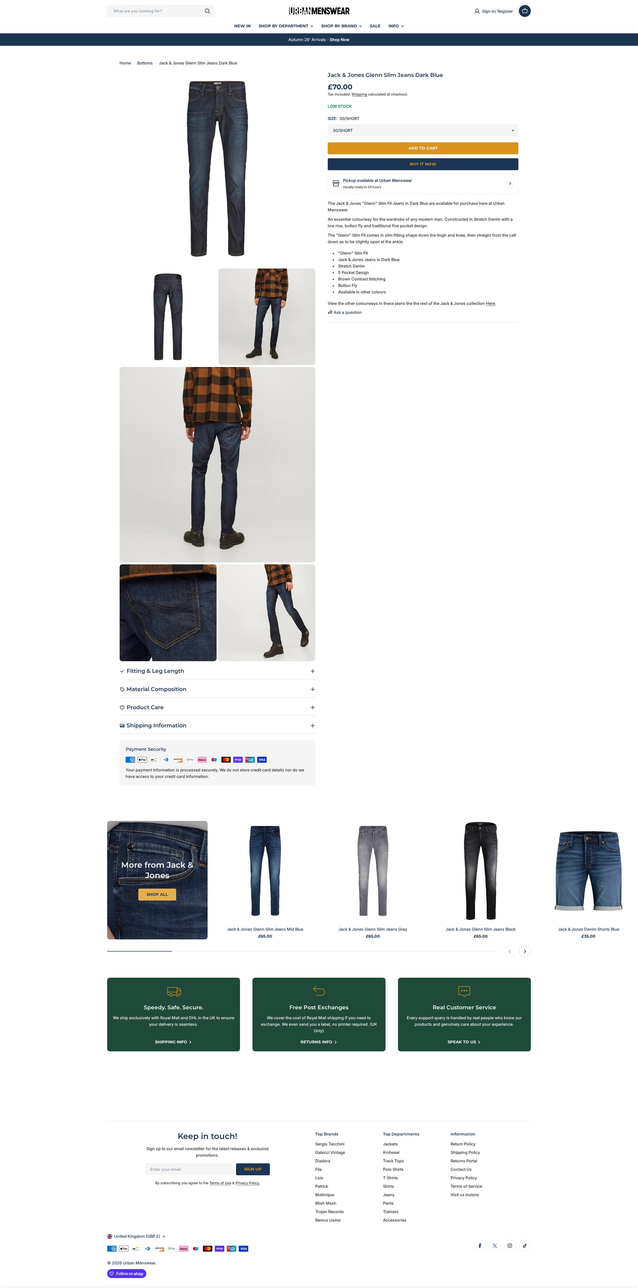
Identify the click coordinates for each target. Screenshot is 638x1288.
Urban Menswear (139, 1262)
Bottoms (145, 62)
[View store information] (510, 183)
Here (490, 303)
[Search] (207, 11)
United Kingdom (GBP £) (137, 1236)
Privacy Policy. (248, 1183)
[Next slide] (525, 951)
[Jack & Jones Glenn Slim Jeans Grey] (373, 871)
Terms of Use (220, 1183)
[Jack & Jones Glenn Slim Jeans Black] (481, 871)
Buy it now (423, 164)
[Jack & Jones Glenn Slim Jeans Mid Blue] (265, 871)
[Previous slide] (510, 951)
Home (125, 62)
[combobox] (160, 11)
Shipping (359, 94)
